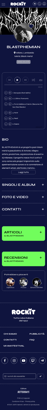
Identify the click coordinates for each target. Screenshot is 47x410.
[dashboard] (44, 4)
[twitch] (33, 360)
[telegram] (42, 360)
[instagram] (14, 360)
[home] (18, 4)
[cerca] (39, 4)
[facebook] (4, 360)
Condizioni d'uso (18, 401)
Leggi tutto (23, 172)
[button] (5, 283)
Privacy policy (30, 401)
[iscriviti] (40, 376)
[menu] (3, 4)
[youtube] (23, 360)
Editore (21, 390)
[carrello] (35, 4)
